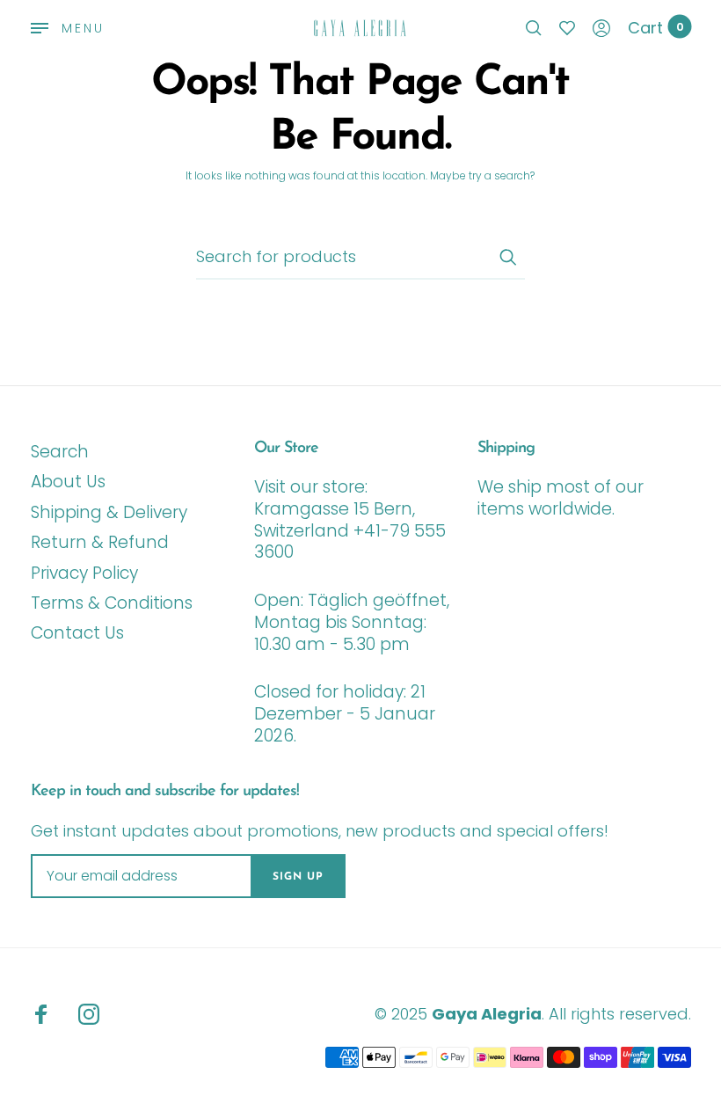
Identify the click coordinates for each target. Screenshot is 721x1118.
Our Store (286, 449)
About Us (68, 481)
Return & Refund (100, 542)
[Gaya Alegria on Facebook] (41, 1014)
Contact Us (77, 633)
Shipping (506, 449)
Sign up (298, 877)
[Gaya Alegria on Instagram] (88, 1014)
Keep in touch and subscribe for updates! (165, 792)
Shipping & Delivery (109, 512)
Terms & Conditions (112, 603)
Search (60, 452)
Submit (507, 256)
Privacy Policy (84, 573)
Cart (656, 28)
